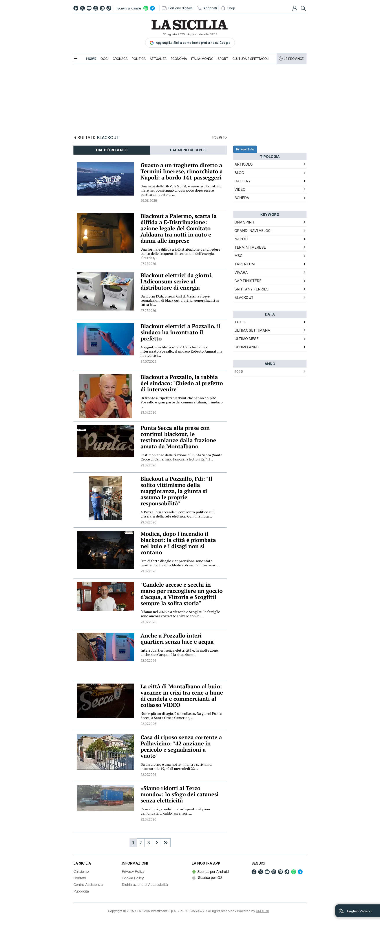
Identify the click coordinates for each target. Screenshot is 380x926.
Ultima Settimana (252, 330)
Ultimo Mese (246, 338)
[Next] (157, 842)
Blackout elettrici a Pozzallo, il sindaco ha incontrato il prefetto (181, 332)
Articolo (243, 164)
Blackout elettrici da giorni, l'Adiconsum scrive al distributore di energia (177, 281)
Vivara (241, 272)
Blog (239, 172)
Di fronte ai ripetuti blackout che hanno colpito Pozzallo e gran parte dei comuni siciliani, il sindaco (182, 402)
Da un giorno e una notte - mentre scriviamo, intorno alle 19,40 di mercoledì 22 (176, 766)
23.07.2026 (148, 412)
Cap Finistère (247, 281)
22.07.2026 (148, 660)
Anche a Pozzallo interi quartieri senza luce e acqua (177, 638)
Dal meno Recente (188, 150)
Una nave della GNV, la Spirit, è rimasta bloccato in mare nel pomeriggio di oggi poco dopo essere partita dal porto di (181, 190)
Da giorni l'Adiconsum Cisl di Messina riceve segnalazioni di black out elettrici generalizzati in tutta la (180, 300)
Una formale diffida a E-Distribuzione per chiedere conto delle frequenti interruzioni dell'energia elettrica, (180, 253)
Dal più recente (112, 150)
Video (239, 189)
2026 (238, 371)
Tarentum (244, 264)
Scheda (241, 198)
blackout (244, 297)
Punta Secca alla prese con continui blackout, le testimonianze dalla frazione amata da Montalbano (178, 437)
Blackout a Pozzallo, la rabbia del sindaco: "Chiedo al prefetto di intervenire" (182, 383)
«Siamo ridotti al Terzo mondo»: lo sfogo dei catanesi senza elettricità (180, 794)
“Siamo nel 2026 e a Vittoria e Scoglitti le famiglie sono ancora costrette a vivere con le (180, 613)
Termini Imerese (250, 247)
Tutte (240, 322)
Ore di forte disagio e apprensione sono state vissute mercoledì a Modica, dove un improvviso (180, 562)
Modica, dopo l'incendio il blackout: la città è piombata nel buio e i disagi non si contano (178, 543)
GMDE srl (262, 911)
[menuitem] (91, 58)
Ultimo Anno (246, 347)
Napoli (241, 239)
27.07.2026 (148, 264)
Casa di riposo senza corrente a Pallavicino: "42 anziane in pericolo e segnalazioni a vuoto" (181, 747)
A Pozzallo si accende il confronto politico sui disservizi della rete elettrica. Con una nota (177, 514)
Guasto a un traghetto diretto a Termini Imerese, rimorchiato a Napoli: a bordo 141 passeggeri (182, 171)
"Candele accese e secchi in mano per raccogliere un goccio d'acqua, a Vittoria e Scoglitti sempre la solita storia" (182, 594)
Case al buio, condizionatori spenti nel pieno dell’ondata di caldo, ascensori (176, 811)
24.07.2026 (149, 361)
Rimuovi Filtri (245, 149)
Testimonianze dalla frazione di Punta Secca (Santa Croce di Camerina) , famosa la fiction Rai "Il (181, 457)
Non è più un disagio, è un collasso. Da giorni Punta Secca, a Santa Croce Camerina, (181, 715)
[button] (295, 8)
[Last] (166, 842)
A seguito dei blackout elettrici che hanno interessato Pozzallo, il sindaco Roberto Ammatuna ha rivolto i (181, 351)
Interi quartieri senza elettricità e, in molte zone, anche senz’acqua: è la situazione (180, 652)
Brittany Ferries (251, 289)
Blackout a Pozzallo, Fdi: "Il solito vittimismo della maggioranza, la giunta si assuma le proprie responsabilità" (176, 491)
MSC (238, 255)
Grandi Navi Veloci (253, 230)
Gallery (242, 181)
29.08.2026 (149, 200)
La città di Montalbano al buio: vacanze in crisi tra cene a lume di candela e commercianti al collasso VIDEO (182, 696)
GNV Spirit (244, 222)
